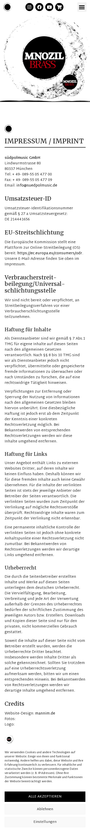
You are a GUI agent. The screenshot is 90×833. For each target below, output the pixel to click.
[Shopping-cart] (59, 7)
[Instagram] (29, 7)
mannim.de (45, 713)
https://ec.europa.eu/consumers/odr (49, 253)
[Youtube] (49, 7)
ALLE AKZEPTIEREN (45, 797)
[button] (82, 7)
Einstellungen (45, 822)
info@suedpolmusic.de (36, 185)
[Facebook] (39, 7)
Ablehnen (45, 809)
